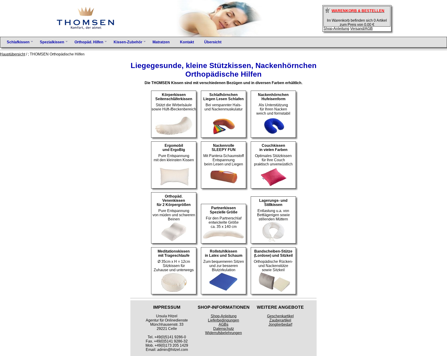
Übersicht (212, 42)
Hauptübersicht (12, 54)
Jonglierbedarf (280, 324)
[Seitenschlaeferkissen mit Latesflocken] (174, 135)
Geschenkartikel (280, 316)
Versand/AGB (361, 29)
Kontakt (187, 42)
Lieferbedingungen (223, 320)
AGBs (223, 324)
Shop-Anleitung (336, 29)
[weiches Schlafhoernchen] (223, 135)
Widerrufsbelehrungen (223, 333)
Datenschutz (223, 329)
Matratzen (161, 42)
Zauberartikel (280, 320)
